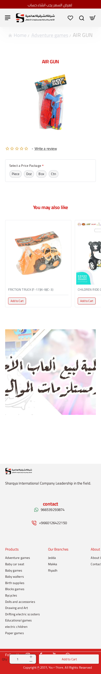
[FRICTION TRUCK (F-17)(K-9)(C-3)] (38, 253)
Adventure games (49, 35)
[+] (30, 656)
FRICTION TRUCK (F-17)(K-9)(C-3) (30, 289)
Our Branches (58, 549)
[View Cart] (92, 18)
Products (12, 549)
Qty (4, 659)
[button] (69, 659)
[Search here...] (81, 18)
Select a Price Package (25, 166)
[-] (30, 661)
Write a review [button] (46, 149)
